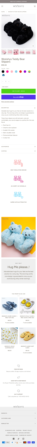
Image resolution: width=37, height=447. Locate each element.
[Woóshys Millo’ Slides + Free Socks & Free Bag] (27, 305)
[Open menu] (4, 6)
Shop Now (18, 237)
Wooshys (9, 430)
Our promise (5, 146)
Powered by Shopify (25, 435)
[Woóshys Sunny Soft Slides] (27, 335)
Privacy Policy (27, 430)
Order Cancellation (12, 435)
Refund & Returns (24, 432)
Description (5, 107)
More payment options (7, 101)
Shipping (4, 151)
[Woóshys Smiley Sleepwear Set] (9, 335)
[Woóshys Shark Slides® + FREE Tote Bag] (9, 305)
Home (3, 11)
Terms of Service (12, 432)
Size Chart (5, 86)
